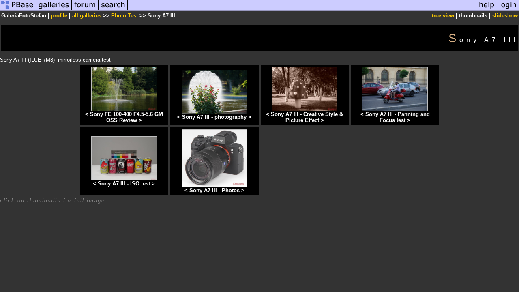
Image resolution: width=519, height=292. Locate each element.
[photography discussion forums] (85, 9)
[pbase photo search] (113, 9)
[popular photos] (302, 9)
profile (59, 16)
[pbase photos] (18, 9)
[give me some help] (486, 9)
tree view (443, 16)
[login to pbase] (508, 9)
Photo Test (124, 16)
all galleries (86, 16)
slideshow (505, 16)
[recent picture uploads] (54, 9)
